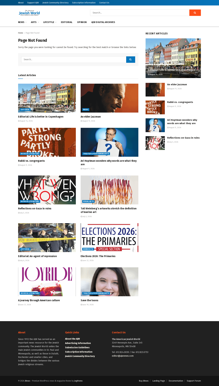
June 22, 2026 (87, 260)
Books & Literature (30, 154)
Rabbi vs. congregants (31, 160)
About (21, 2)
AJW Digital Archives (103, 22)
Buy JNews (144, 381)
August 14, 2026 (26, 121)
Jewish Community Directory (55, 2)
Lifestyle (48, 22)
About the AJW (72, 339)
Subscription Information (84, 2)
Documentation (176, 381)
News (21, 22)
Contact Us (104, 2)
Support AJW (33, 2)
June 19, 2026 (87, 305)
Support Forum (194, 381)
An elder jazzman (91, 116)
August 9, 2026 (26, 165)
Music (85, 110)
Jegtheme (78, 381)
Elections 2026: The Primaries (98, 256)
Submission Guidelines (77, 347)
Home (20, 33)
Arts (34, 22)
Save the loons (89, 300)
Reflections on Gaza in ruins (34, 208)
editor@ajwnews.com (123, 356)
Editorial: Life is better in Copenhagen (40, 116)
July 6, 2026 (24, 260)
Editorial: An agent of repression (37, 256)
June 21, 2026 (25, 305)
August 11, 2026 (88, 121)
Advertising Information (78, 343)
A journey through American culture (39, 300)
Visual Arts (88, 201)
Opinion (82, 22)
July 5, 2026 (24, 213)
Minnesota (88, 249)
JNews (27, 381)
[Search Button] (195, 12)
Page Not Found (32, 33)
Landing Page (158, 381)
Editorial (66, 22)
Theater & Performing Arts (96, 154)
